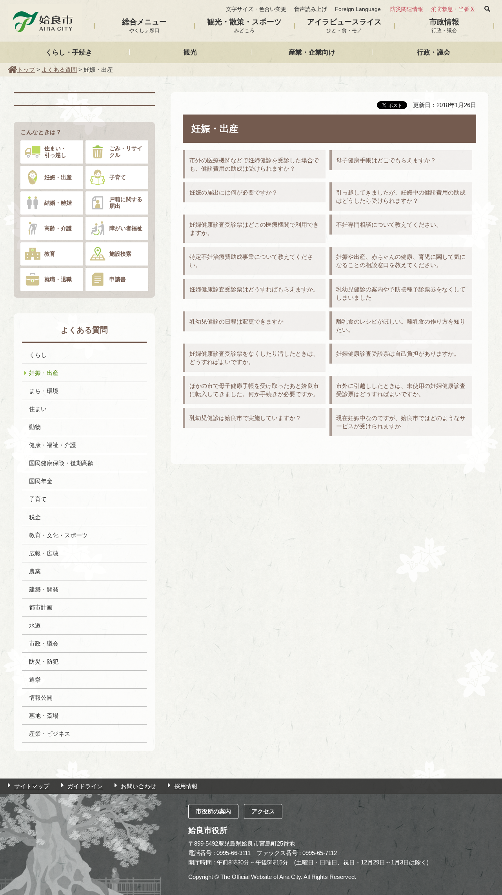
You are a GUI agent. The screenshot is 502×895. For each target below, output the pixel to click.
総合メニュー (144, 25)
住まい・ (55, 151)
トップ (26, 69)
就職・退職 (58, 279)
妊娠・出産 (58, 177)
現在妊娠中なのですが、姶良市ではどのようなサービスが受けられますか (401, 422)
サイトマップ (31, 786)
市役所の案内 (213, 811)
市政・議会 (43, 643)
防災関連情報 (406, 9)
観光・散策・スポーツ (244, 25)
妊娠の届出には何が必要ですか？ (233, 192)
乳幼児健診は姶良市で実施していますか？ (245, 418)
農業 (35, 571)
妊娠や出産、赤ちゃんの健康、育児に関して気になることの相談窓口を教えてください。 (401, 260)
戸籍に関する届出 (125, 202)
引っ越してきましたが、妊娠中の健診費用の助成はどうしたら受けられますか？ (401, 196)
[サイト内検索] (487, 9)
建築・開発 (43, 589)
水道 (35, 625)
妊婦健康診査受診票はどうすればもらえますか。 (254, 289)
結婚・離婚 (58, 203)
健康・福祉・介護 (52, 445)
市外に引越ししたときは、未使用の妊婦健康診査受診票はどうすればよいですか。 (401, 389)
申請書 (117, 279)
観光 (190, 52)
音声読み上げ (310, 9)
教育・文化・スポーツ (58, 535)
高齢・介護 (58, 228)
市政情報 (444, 25)
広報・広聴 (43, 553)
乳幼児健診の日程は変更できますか (236, 321)
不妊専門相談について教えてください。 (389, 224)
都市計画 (41, 607)
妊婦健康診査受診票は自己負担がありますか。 (398, 353)
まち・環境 (43, 390)
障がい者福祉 (125, 228)
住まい (38, 409)
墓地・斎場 (43, 715)
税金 (35, 517)
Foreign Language (358, 9)
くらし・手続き (68, 52)
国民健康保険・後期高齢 (61, 463)
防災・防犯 (43, 661)
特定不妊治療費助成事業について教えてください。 (251, 260)
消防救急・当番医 (453, 9)
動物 (35, 427)
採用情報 (186, 786)
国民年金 (41, 481)
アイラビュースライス (344, 25)
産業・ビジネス (49, 733)
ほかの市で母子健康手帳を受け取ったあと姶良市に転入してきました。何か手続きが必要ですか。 (254, 389)
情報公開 (41, 697)
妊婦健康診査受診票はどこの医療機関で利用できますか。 (254, 228)
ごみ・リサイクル (125, 151)
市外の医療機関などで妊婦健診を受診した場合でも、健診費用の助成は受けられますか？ (254, 164)
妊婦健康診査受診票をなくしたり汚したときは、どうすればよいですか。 (254, 357)
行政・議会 (433, 52)
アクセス (263, 811)
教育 (49, 254)
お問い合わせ (138, 786)
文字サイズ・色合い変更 (256, 9)
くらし (38, 354)
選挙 (35, 679)
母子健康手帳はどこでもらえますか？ (386, 160)
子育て (117, 177)
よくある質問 (59, 69)
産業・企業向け (312, 52)
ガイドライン (85, 786)
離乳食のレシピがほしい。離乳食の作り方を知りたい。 (401, 325)
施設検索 (120, 254)
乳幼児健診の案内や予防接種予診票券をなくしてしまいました (401, 293)
